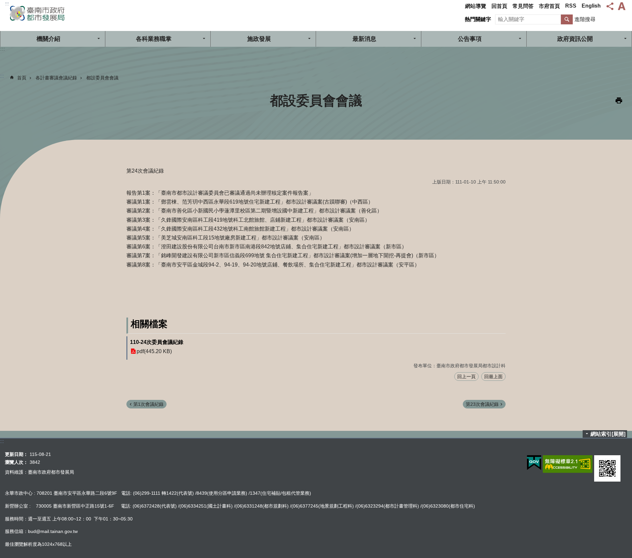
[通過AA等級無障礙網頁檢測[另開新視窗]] (567, 464)
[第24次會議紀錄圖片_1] (607, 468)
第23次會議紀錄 (482, 404)
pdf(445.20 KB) (154, 351)
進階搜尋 (584, 19)
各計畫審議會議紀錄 (56, 77)
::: (7, 4)
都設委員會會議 (102, 77)
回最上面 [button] (493, 376)
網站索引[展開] (608, 434)
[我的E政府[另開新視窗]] (534, 462)
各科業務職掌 (153, 39)
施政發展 (259, 39)
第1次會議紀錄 (148, 404)
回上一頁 (466, 376)
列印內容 (619, 100)
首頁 (21, 77)
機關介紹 (48, 39)
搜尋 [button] (567, 19)
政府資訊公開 (575, 39)
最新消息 (364, 39)
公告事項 (470, 39)
